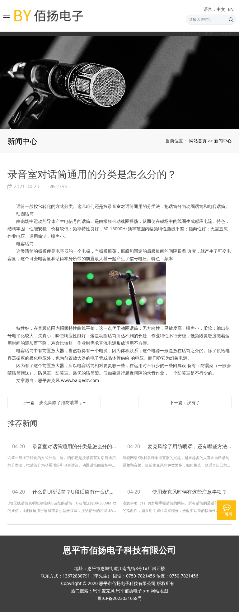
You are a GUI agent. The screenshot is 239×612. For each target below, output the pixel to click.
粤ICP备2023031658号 (119, 598)
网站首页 (198, 141)
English (228, 33)
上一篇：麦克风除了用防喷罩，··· (54, 402)
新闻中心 (223, 141)
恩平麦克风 (104, 591)
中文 (208, 33)
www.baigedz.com (80, 380)
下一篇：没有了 (185, 402)
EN (231, 9)
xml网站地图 (155, 591)
